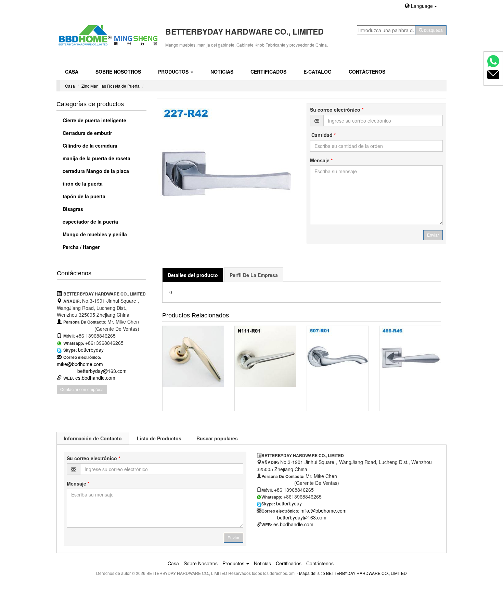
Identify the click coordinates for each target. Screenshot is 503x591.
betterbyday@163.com (102, 370)
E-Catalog (318, 71)
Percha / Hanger (80, 246)
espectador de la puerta (89, 221)
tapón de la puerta (83, 196)
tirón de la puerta (82, 183)
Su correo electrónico (336, 109)
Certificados (268, 71)
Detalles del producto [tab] (193, 275)
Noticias (221, 71)
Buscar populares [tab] (217, 438)
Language (422, 5)
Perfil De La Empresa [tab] (254, 275)
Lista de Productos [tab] (159, 438)
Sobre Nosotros (118, 71)
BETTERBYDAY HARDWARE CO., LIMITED (366, 573)
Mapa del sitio (312, 573)
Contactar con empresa (82, 389)
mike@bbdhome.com (80, 364)
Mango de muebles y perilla (94, 234)
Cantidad (323, 134)
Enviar (433, 235)
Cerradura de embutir (86, 132)
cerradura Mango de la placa (95, 170)
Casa (71, 71)
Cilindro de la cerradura (89, 145)
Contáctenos (367, 71)
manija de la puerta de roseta (95, 158)
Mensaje (321, 160)
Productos (174, 71)
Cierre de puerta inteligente (93, 120)
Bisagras (72, 208)
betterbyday (91, 349)
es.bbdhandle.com (95, 377)
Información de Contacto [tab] (93, 438)
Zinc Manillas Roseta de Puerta (110, 86)
